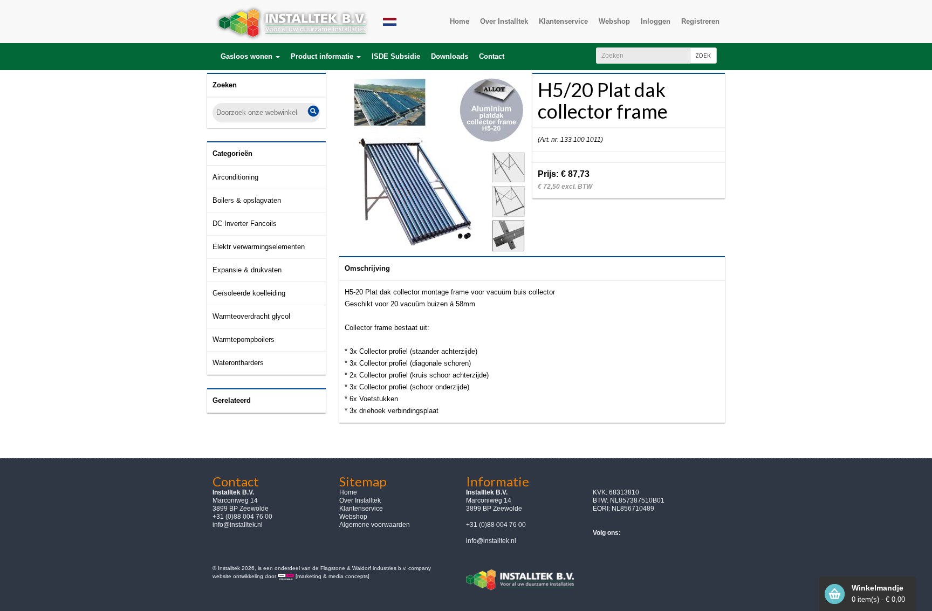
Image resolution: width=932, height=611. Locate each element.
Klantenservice (361, 508)
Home (348, 492)
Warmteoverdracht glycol (251, 316)
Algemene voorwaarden (374, 524)
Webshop (353, 516)
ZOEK (703, 55)
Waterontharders (238, 363)
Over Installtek (360, 500)
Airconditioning (235, 177)
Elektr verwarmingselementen (259, 247)
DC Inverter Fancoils (245, 223)
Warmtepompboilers (244, 339)
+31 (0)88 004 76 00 (496, 524)
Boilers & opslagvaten (247, 200)
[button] (250, 56)
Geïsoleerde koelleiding (249, 293)
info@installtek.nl (238, 524)
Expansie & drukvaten (247, 270)
